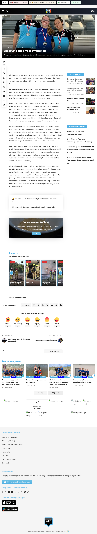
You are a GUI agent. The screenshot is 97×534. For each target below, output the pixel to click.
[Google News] (12, 492)
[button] (3, 11)
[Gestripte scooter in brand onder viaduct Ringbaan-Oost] (90, 90)
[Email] (4, 96)
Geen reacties (67, 55)
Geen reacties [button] (54, 351)
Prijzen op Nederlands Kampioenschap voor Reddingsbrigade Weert (11, 382)
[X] (5, 492)
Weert (19, 376)
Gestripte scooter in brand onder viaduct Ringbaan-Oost (75, 90)
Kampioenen (17, 55)
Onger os (26, 55)
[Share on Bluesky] (4, 91)
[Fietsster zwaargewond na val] (90, 101)
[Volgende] (60, 273)
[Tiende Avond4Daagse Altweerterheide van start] (90, 81)
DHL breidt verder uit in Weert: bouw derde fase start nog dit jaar (80, 149)
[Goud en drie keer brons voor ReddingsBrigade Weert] (84, 370)
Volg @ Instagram (37, 407)
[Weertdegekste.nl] (48, 11)
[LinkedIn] (18, 492)
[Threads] (21, 492)
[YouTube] (9, 492)
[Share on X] (4, 73)
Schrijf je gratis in (48, 207)
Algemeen (9, 55)
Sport (32, 55)
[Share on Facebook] (4, 68)
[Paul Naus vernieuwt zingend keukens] (90, 110)
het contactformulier (50, 199)
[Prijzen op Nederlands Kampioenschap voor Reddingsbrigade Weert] (13, 370)
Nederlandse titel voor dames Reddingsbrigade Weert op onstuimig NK (58, 382)
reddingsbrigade (20, 297)
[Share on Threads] (4, 87)
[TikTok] (28, 492)
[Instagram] (15, 492)
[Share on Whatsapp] (4, 78)
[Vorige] (11, 273)
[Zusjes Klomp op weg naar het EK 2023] (37, 370)
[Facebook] (3, 492)
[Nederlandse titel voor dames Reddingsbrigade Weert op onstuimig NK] (60, 370)
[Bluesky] (24, 492)
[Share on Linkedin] (4, 82)
